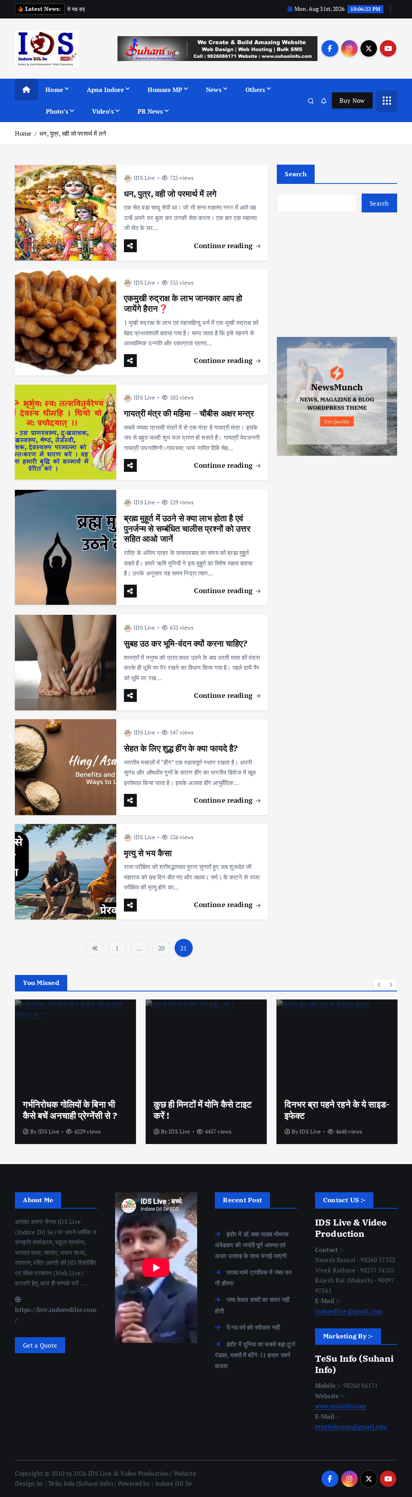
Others (255, 90)
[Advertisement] (337, 274)
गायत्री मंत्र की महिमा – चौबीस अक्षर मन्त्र (189, 413)
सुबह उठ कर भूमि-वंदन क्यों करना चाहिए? (185, 643)
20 (161, 948)
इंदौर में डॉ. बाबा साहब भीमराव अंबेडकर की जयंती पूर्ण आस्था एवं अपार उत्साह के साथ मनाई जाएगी (251, 1245)
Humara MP (165, 90)
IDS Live (144, 178)
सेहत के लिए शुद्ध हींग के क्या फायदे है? (181, 748)
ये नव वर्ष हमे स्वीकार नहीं (253, 1327)
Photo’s (57, 111)
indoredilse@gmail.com (348, 1311)
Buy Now (352, 100)
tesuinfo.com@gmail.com (351, 1426)
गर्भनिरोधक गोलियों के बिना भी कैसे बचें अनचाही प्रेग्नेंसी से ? (70, 1109)
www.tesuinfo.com (340, 1406)
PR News (150, 111)
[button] (379, 985)
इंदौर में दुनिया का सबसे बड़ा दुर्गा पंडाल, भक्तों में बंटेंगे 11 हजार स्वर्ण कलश (255, 1355)
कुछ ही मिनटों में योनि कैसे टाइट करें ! (203, 1109)
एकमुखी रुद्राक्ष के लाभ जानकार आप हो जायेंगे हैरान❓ (183, 303)
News (214, 90)
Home (54, 90)
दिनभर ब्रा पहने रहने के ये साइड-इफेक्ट (336, 1109)
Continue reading (224, 245)
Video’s (103, 111)
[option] (75, 1071)
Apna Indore (105, 90)
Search (296, 173)
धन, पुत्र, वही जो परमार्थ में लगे (72, 133)
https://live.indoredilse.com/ (55, 1314)
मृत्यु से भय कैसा (148, 853)
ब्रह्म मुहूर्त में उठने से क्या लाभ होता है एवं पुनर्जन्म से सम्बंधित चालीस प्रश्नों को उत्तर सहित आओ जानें (187, 529)
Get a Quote (40, 1345)
